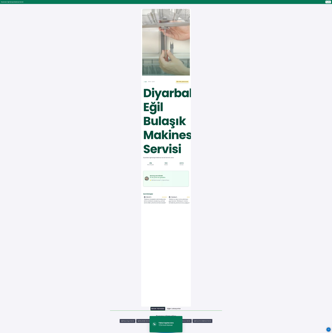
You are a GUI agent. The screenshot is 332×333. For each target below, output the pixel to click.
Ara (329, 2)
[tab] (157, 308)
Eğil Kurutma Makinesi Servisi (202, 321)
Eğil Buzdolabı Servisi (144, 321)
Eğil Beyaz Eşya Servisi (127, 321)
